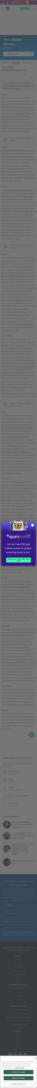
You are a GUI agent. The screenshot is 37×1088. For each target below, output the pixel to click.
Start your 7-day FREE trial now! (18, 560)
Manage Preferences (18, 1084)
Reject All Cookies (18, 1078)
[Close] (34, 1058)
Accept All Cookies (18, 1072)
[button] (33, 525)
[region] (18, 1072)
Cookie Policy (20, 1068)
